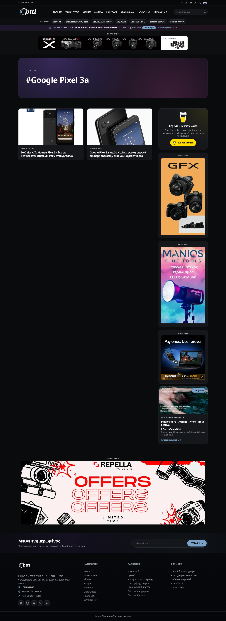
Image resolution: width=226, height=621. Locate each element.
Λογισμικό (121, 21)
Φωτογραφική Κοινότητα (183, 575)
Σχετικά (131, 575)
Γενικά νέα (144, 11)
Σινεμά (98, 11)
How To (57, 11)
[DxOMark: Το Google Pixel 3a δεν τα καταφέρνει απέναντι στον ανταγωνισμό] (50, 127)
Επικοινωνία (28, 586)
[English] (205, 3)
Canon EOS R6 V (138, 21)
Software (111, 11)
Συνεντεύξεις (90, 599)
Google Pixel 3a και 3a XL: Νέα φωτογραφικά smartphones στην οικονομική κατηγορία (118, 154)
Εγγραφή (195, 543)
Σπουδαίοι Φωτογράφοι (183, 571)
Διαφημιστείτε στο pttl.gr (141, 579)
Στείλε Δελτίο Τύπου (102, 21)
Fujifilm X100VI (177, 21)
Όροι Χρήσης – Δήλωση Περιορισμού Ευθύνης (139, 585)
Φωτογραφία (72, 11)
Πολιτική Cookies (136, 595)
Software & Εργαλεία (181, 579)
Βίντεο (87, 11)
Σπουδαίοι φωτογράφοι (77, 21)
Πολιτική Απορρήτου (138, 591)
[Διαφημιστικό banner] (113, 43)
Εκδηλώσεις (127, 11)
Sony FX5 (57, 21)
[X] (195, 3)
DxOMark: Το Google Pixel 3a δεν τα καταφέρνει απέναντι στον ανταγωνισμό (47, 154)
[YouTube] (191, 3)
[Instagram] (186, 3)
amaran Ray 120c (157, 21)
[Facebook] (181, 3)
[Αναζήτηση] (204, 12)
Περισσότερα (160, 11)
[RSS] (200, 3)
